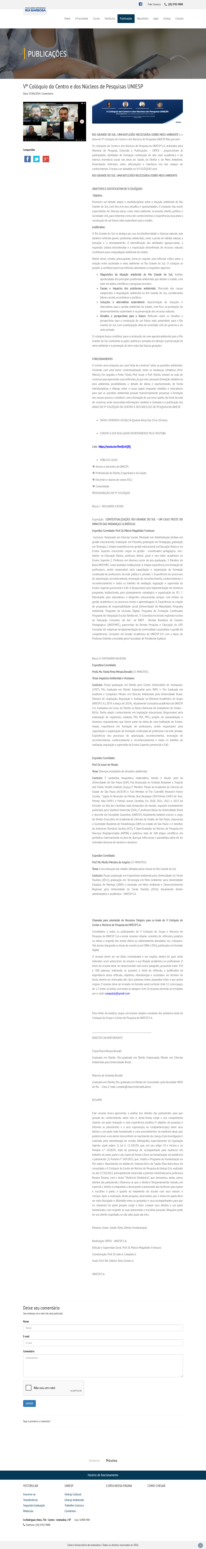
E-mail (26, 1336)
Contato (179, 18)
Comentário (28, 1351)
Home (67, 18)
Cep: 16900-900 (82, 1520)
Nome (26, 1321)
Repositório (142, 18)
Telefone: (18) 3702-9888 (37, 1525)
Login (156, 18)
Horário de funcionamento (103, 1475)
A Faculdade (81, 18)
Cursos (96, 18)
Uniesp (167, 18)
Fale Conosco (154, 4)
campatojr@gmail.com (117, 993)
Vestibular (110, 18)
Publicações (126, 18)
